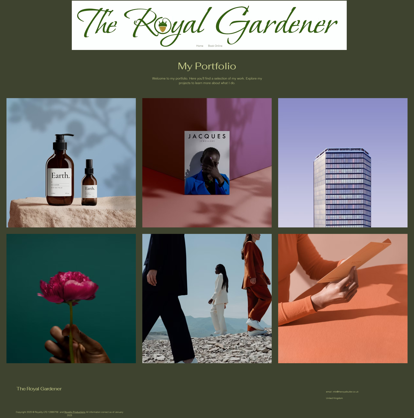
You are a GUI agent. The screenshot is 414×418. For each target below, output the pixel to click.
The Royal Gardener (38, 389)
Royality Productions (74, 412)
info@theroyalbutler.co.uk (346, 391)
